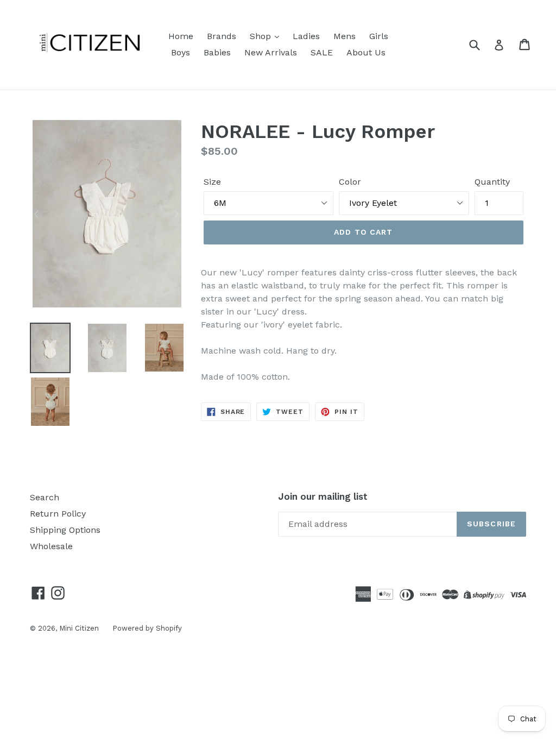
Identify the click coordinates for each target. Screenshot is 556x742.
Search (44, 497)
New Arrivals (270, 52)
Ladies (306, 36)
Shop (262, 36)
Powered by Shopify (147, 628)
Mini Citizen (79, 628)
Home (180, 36)
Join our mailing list (323, 496)
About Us (366, 52)
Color (350, 182)
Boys (180, 52)
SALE (322, 52)
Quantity (492, 182)
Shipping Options (65, 530)
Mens (344, 36)
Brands (221, 36)
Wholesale (51, 546)
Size (212, 182)
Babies (217, 52)
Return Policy (58, 513)
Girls (378, 36)
